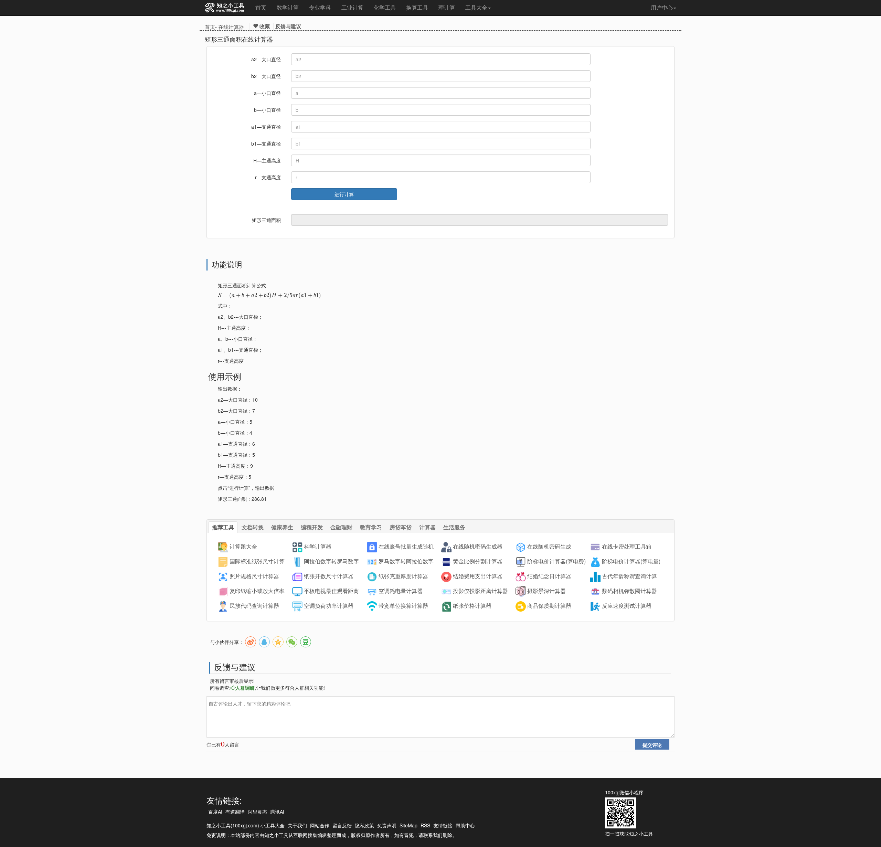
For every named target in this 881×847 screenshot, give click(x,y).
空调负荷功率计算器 (328, 606)
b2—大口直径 (266, 76)
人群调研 (245, 687)
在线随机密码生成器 (477, 547)
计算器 (427, 527)
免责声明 (386, 825)
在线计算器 (231, 26)
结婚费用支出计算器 (477, 576)
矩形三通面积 (266, 219)
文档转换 (253, 527)
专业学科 (320, 7)
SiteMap (408, 825)
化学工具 (385, 7)
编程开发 (312, 527)
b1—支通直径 (266, 143)
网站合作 (319, 825)
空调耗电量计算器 (401, 591)
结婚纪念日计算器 (549, 576)
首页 (260, 7)
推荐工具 (223, 527)
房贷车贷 (401, 527)
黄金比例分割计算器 (477, 561)
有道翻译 (235, 811)
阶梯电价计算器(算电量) (631, 561)
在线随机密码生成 (549, 547)
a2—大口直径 (266, 59)
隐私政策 (364, 825)
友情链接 (443, 825)
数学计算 (288, 7)
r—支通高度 (268, 177)
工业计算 (352, 7)
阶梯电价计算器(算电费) (556, 561)
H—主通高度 (267, 160)
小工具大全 (273, 825)
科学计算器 (317, 547)
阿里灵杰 (257, 811)
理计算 (446, 7)
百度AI (215, 811)
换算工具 (417, 7)
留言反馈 (342, 825)
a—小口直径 (267, 92)
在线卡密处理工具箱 (626, 547)
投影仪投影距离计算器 (480, 591)
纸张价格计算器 (472, 606)
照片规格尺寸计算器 (254, 576)
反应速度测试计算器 (626, 606)
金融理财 (341, 527)
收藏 (264, 26)
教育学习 (371, 527)
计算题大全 (243, 547)
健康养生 (282, 527)
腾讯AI (277, 811)
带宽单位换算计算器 (403, 606)
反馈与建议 (288, 26)
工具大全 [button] (476, 7)
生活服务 (454, 527)
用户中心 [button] (662, 7)
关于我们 (297, 825)
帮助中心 (465, 825)
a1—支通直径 (266, 126)
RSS (425, 825)
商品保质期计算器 (549, 606)
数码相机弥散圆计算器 (629, 591)
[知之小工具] (225, 8)
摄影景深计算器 (546, 591)
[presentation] (269, 295)
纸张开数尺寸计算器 (328, 576)
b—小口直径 (267, 109)
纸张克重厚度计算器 (403, 576)
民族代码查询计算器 (254, 606)
